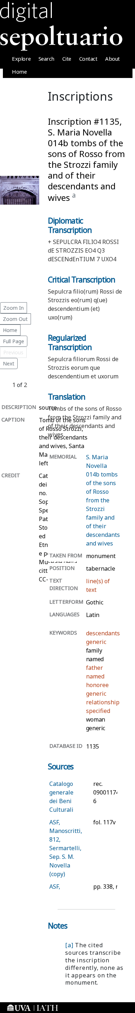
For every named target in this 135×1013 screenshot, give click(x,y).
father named (95, 672)
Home (19, 71)
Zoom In (13, 307)
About (112, 58)
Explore (21, 58)
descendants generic (103, 637)
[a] (69, 945)
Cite (66, 58)
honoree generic (97, 689)
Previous (13, 352)
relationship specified (103, 706)
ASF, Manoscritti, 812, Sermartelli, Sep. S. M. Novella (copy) (65, 848)
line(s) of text (98, 585)
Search (46, 58)
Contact (88, 58)
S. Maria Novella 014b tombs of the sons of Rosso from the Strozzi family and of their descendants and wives (103, 500)
